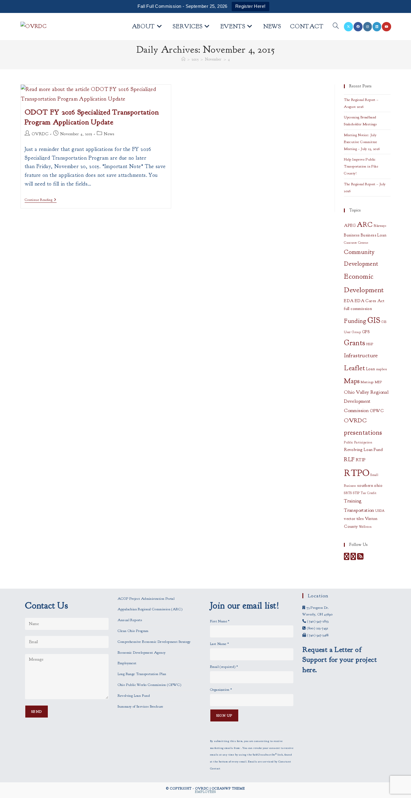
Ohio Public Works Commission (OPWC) (149, 684)
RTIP (361, 459)
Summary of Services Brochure (140, 706)
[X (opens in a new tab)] (348, 26)
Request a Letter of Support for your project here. (339, 659)
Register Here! (250, 6)
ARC (364, 225)
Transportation (359, 510)
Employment (127, 663)
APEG (350, 225)
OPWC (377, 410)
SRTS (348, 493)
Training (352, 501)
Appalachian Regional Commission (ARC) (150, 609)
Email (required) (224, 666)
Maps (352, 381)
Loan (370, 368)
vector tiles (354, 518)
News (109, 133)
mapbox (381, 369)
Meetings (367, 382)
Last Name (219, 643)
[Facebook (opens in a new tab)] (358, 26)
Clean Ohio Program (133, 630)
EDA (349, 300)
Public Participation (358, 442)
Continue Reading (41, 200)
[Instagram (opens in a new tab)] (367, 26)
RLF (349, 459)
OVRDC (40, 133)
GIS (373, 320)
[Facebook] (346, 557)
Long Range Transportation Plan (142, 673)
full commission (358, 308)
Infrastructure (361, 355)
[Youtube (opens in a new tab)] (386, 26)
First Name (220, 621)
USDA (380, 511)
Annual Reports (130, 620)
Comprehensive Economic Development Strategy (154, 641)
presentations (363, 432)
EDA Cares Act (369, 300)
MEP (378, 382)
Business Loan (373, 235)
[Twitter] (353, 557)
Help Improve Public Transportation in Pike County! (361, 166)
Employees (205, 792)
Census (363, 243)
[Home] (183, 59)
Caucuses (350, 243)
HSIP (369, 344)
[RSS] (360, 557)
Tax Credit (368, 493)
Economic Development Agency (142, 652)
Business (352, 235)
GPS (366, 331)
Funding (355, 321)
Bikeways (380, 226)
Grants (354, 343)
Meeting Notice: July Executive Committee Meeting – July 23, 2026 (362, 142)
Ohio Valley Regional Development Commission (366, 401)
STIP (356, 493)
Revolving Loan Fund (363, 449)
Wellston (365, 527)
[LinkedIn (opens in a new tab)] (376, 26)
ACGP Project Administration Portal (146, 598)
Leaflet (354, 367)
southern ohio (369, 485)
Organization (221, 689)
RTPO (356, 473)
